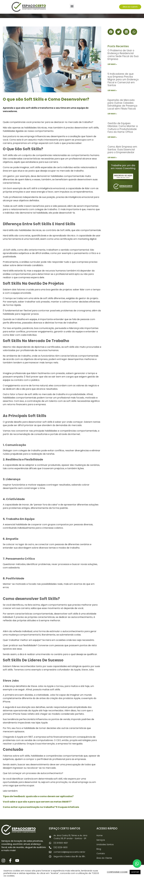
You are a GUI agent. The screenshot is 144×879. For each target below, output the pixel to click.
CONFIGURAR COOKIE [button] (117, 872)
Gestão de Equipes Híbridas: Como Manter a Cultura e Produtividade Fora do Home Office (123, 128)
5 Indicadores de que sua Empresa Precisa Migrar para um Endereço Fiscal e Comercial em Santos (123, 79)
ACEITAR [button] (135, 872)
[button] (72, 6)
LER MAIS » (112, 64)
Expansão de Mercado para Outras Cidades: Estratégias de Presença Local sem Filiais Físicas (122, 104)
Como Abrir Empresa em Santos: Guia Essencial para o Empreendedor (122, 149)
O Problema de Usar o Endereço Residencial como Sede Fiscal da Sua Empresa (123, 55)
